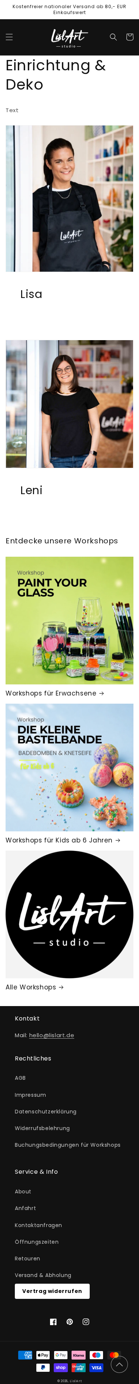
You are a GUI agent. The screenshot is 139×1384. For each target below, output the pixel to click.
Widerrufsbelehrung (42, 1128)
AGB (20, 1078)
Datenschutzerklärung (46, 1111)
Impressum (30, 1095)
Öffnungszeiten (37, 1242)
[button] (9, 37)
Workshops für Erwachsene (51, 693)
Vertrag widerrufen (52, 1291)
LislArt (76, 1381)
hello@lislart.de (52, 1035)
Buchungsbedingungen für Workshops (68, 1145)
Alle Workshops (31, 987)
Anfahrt (25, 1208)
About (23, 1191)
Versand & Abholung (43, 1275)
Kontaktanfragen (38, 1225)
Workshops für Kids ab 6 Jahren (59, 840)
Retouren (27, 1258)
